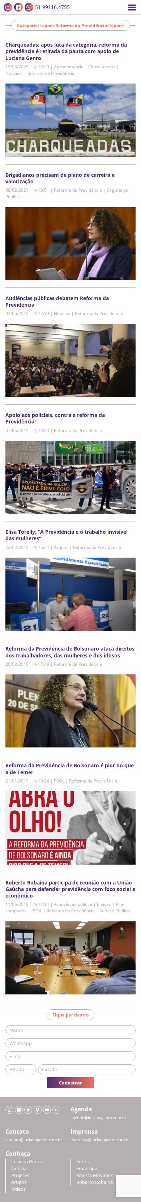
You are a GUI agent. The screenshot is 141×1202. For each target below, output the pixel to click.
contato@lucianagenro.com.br (33, 1139)
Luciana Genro (26, 1162)
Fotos (82, 1162)
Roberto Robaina (94, 1182)
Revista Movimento (97, 1175)
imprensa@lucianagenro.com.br (100, 1139)
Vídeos (18, 1189)
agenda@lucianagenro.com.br (98, 1117)
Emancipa (86, 1168)
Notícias (20, 1168)
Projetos (20, 1175)
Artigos (18, 1182)
